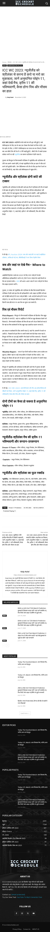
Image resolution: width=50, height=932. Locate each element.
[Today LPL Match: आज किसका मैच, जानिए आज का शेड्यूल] (9, 678)
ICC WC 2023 (27, 508)
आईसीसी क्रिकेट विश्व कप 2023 (15, 65)
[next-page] (7, 645)
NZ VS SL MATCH (38, 508)
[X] (17, 103)
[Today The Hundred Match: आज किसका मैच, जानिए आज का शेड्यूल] (9, 665)
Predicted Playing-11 (9, 511)
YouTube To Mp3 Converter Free (29, 897)
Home (4, 62)
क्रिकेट (10, 62)
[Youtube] (33, 913)
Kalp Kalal (10, 97)
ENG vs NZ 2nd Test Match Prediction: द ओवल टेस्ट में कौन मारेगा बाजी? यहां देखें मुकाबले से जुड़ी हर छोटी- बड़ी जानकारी (32, 635)
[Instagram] (22, 913)
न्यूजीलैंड (17, 154)
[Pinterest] (22, 103)
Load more (24, 713)
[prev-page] (3, 645)
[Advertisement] (25, 32)
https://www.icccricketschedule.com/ (25, 575)
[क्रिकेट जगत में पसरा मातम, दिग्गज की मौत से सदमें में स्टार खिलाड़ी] (9, 704)
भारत (18, 281)
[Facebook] (12, 103)
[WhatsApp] (28, 103)
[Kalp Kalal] (3, 97)
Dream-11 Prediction (15, 508)
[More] (33, 103)
